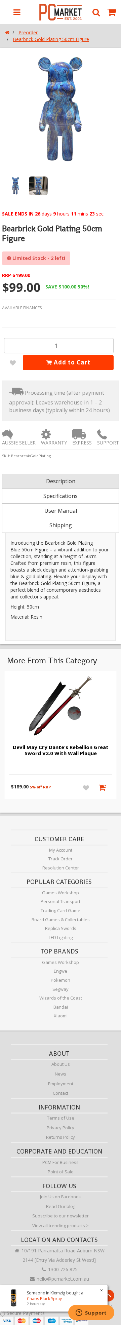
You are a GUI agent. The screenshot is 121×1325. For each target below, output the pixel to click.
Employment (60, 1084)
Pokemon (60, 980)
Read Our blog (60, 1206)
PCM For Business (60, 1162)
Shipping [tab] (60, 525)
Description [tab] (60, 481)
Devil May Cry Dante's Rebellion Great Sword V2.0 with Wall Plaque (61, 750)
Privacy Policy (60, 1128)
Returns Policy (60, 1137)
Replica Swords (60, 928)
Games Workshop (60, 893)
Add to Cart (71, 362)
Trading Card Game (60, 910)
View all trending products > (60, 1225)
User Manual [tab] (60, 510)
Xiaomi (61, 1016)
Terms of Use (60, 1118)
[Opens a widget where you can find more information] (91, 1313)
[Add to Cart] (103, 787)
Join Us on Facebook (60, 1197)
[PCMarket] (60, 12)
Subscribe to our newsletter (60, 1216)
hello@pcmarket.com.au (62, 1279)
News (60, 1074)
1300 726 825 (62, 1269)
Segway (60, 989)
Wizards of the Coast (60, 998)
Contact (60, 1093)
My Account (60, 850)
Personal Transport (60, 901)
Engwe (60, 971)
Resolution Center (60, 868)
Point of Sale (61, 1172)
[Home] (7, 32)
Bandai (60, 1007)
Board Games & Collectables (61, 920)
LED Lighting (61, 937)
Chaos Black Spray (44, 1298)
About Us (60, 1064)
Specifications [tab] (60, 496)
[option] (60, 109)
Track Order (60, 859)
